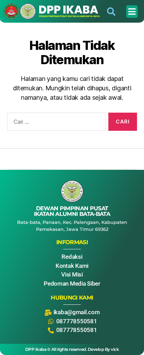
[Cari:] (55, 123)
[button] (132, 11)
